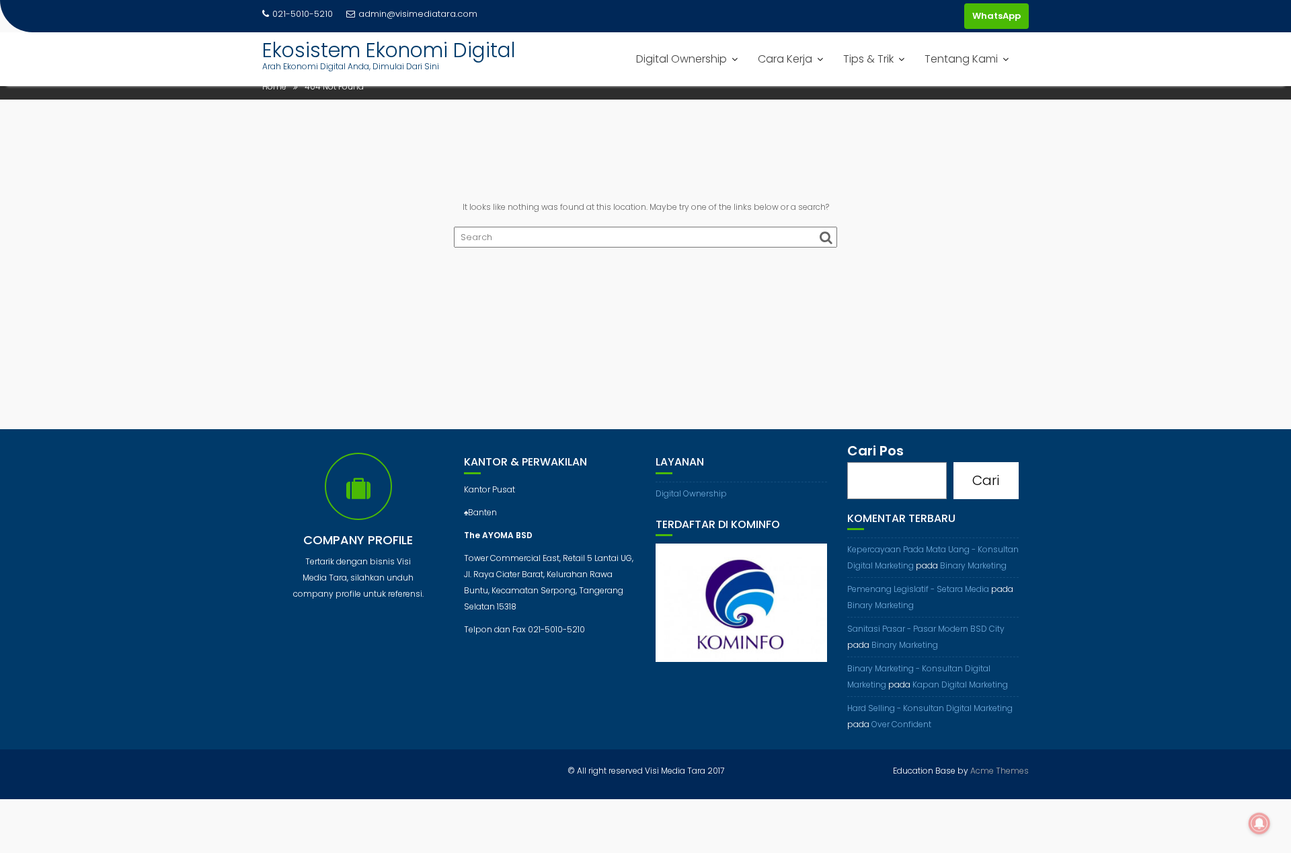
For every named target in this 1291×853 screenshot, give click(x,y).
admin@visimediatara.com (417, 13)
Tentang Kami (961, 59)
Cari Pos (875, 451)
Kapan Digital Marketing (960, 684)
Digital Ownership (681, 59)
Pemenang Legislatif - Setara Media (918, 589)
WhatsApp (996, 15)
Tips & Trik (868, 59)
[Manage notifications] (1259, 823)
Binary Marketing (973, 565)
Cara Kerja (785, 59)
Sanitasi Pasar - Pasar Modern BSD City (926, 628)
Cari (985, 480)
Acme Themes (999, 770)
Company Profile (358, 539)
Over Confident (901, 724)
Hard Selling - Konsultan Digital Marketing (930, 708)
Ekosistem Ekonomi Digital (389, 50)
